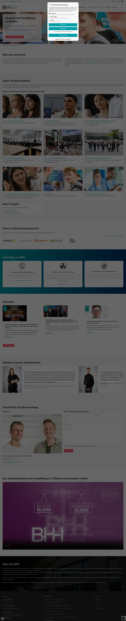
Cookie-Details (68, 39)
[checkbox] (49, 13)
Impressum (63, 39)
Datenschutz (58, 39)
